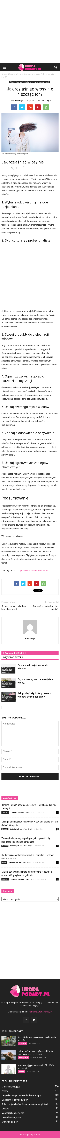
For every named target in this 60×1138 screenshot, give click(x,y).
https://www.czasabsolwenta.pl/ (33, 570)
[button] (56, 67)
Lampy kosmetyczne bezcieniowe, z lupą (21, 1095)
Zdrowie (5, 812)
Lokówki (5, 1108)
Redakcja (19, 101)
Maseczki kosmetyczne (12, 1112)
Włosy (12, 82)
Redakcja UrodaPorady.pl (21, 812)
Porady (5, 829)
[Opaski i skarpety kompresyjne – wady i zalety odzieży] (8, 1041)
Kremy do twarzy (9, 1121)
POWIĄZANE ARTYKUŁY (14, 653)
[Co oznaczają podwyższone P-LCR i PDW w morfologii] (8, 1069)
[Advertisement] (30, 31)
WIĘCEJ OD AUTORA (13, 657)
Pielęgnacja (23, 1057)
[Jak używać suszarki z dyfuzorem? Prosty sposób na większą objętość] (8, 1055)
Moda (4, 862)
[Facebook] (26, 1020)
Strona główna (7, 74)
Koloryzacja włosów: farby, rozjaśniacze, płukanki (33, 82)
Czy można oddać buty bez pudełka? (45, 608)
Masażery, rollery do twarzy (14, 1099)
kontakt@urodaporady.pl (40, 1011)
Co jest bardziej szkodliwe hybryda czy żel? (13, 608)
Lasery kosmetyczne (11, 1117)
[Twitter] (34, 1020)
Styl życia (22, 1043)
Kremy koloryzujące (10, 1086)
